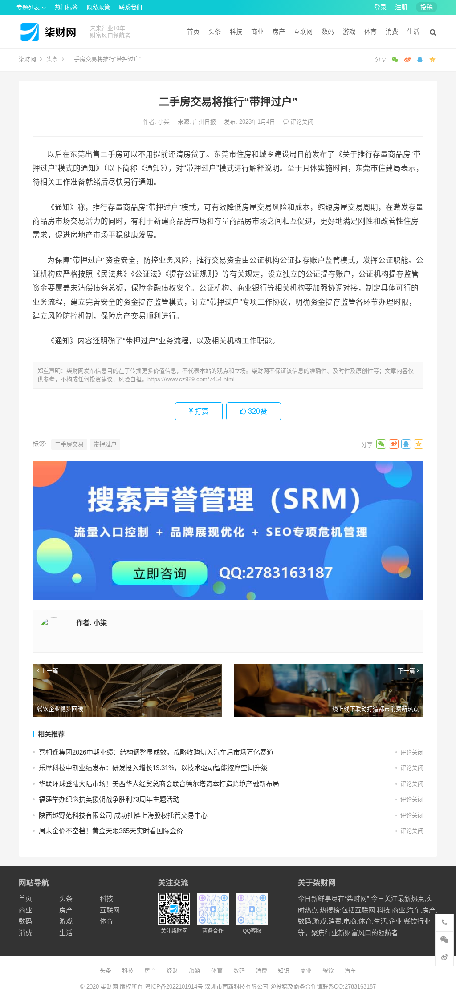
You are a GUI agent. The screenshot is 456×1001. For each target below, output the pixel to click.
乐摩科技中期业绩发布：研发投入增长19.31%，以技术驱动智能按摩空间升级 (153, 767)
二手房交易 (69, 444)
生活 (413, 31)
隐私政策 (98, 7)
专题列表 (28, 7)
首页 (193, 31)
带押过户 (105, 444)
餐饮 (328, 970)
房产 (279, 31)
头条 (214, 31)
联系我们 (130, 7)
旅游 (194, 970)
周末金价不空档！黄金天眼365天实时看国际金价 (111, 831)
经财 (172, 970)
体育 (370, 31)
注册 (401, 7)
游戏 (349, 31)
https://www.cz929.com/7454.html (191, 379)
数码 (328, 31)
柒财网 (27, 59)
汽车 (350, 970)
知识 (283, 970)
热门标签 (66, 7)
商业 (257, 31)
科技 (236, 31)
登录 (380, 7)
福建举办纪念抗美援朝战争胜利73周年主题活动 (109, 799)
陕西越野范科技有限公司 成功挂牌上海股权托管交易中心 (123, 815)
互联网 (303, 31)
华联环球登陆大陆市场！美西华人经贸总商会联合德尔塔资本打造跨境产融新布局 (159, 783)
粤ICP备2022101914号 (174, 986)
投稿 (426, 7)
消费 (392, 31)
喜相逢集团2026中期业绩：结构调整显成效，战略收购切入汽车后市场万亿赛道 (156, 752)
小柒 (164, 121)
